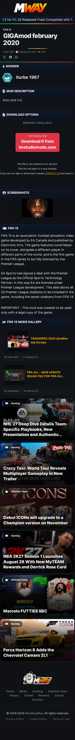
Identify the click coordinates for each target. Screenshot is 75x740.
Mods (23, 691)
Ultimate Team (57, 691)
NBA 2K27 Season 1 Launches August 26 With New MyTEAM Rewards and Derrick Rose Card (34, 561)
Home (10, 691)
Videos (14, 695)
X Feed (28, 695)
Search (59, 695)
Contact (37, 699)
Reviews (43, 695)
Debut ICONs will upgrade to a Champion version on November (35, 520)
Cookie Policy (38, 719)
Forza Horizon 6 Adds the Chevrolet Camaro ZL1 (28, 652)
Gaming (37, 691)
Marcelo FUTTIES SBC (25, 611)
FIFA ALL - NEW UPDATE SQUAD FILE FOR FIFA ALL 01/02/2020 (44, 374)
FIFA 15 (7, 29)
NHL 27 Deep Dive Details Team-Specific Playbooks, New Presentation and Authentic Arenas (35, 431)
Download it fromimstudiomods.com (37, 142)
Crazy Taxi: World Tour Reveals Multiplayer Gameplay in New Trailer (34, 473)
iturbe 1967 (27, 77)
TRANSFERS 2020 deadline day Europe (49, 340)
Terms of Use (60, 719)
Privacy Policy (15, 719)
